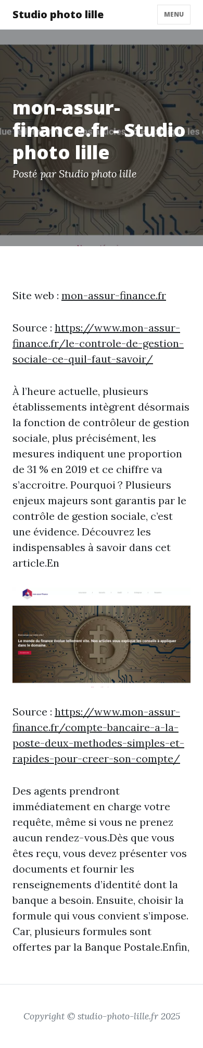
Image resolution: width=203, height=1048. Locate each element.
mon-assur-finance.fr (113, 295)
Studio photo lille (58, 14)
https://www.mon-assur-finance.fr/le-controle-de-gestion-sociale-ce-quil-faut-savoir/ (98, 343)
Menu (174, 14)
